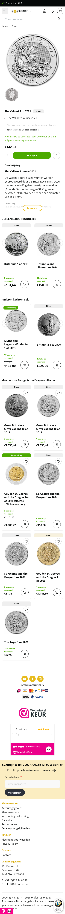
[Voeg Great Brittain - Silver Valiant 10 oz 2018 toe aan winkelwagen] (25, 444)
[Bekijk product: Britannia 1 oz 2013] (16, 244)
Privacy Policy (10, 844)
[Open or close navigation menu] (5, 11)
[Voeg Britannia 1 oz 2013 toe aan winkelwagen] (24, 284)
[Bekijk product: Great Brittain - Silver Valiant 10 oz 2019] (48, 405)
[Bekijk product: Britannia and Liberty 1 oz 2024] (48, 244)
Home (5, 26)
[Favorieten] (52, 11)
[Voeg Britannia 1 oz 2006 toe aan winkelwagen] (57, 365)
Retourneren (9, 824)
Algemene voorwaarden (16, 839)
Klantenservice (10, 812)
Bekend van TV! (11, 3)
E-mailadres (13, 777)
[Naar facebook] (32, 679)
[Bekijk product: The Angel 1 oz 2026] (16, 622)
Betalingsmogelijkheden (16, 828)
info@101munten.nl (16, 884)
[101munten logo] (21, 11)
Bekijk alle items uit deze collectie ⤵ (22, 129)
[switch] (58, 909)
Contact (6, 855)
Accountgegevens (12, 808)
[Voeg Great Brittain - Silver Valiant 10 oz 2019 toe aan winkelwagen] (57, 444)
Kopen (33, 155)
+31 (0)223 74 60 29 (16, 880)
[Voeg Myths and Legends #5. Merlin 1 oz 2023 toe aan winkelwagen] (24, 365)
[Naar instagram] (40, 679)
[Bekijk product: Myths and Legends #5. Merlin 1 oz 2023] (16, 321)
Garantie (7, 820)
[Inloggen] (44, 11)
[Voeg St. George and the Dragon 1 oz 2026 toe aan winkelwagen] (25, 592)
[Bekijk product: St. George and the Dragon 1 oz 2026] (16, 553)
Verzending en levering (15, 816)
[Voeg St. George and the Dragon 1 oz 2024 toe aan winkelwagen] (57, 524)
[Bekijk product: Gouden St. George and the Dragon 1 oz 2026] (48, 553)
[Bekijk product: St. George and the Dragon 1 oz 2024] (48, 473)
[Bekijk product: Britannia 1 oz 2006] (48, 324)
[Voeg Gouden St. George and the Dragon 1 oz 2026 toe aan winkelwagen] (57, 592)
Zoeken (59, 18)
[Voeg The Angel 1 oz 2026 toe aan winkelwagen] (25, 654)
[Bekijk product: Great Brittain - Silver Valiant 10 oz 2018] (16, 405)
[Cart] (60, 11)
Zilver (15, 26)
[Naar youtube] (24, 679)
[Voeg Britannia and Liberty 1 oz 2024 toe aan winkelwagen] (57, 284)
